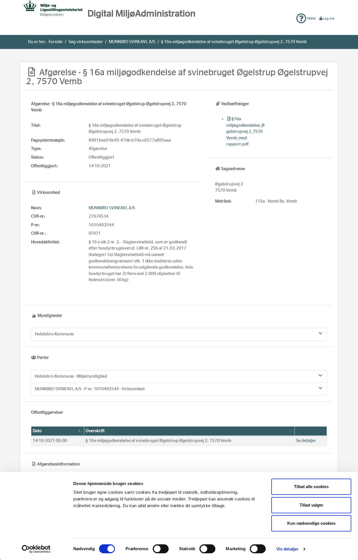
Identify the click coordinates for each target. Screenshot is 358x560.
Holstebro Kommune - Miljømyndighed (71, 376)
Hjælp (311, 18)
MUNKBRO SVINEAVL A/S (132, 42)
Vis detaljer (287, 549)
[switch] (161, 548)
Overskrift (95, 431)
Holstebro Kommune (54, 334)
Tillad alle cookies (311, 486)
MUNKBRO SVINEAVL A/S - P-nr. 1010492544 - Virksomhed (90, 389)
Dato (37, 431)
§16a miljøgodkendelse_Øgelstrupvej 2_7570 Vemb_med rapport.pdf (245, 131)
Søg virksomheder (86, 42)
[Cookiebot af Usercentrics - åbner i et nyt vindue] (36, 549)
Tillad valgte (311, 505)
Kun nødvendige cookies (311, 523)
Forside (56, 42)
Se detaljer (306, 441)
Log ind (328, 18)
